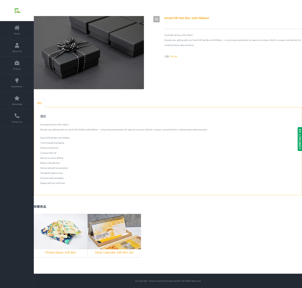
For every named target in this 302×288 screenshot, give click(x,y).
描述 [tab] (39, 103)
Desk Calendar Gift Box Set (114, 252)
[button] (156, 19)
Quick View (60, 232)
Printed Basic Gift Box (60, 252)
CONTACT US (300, 139)
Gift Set (173, 56)
